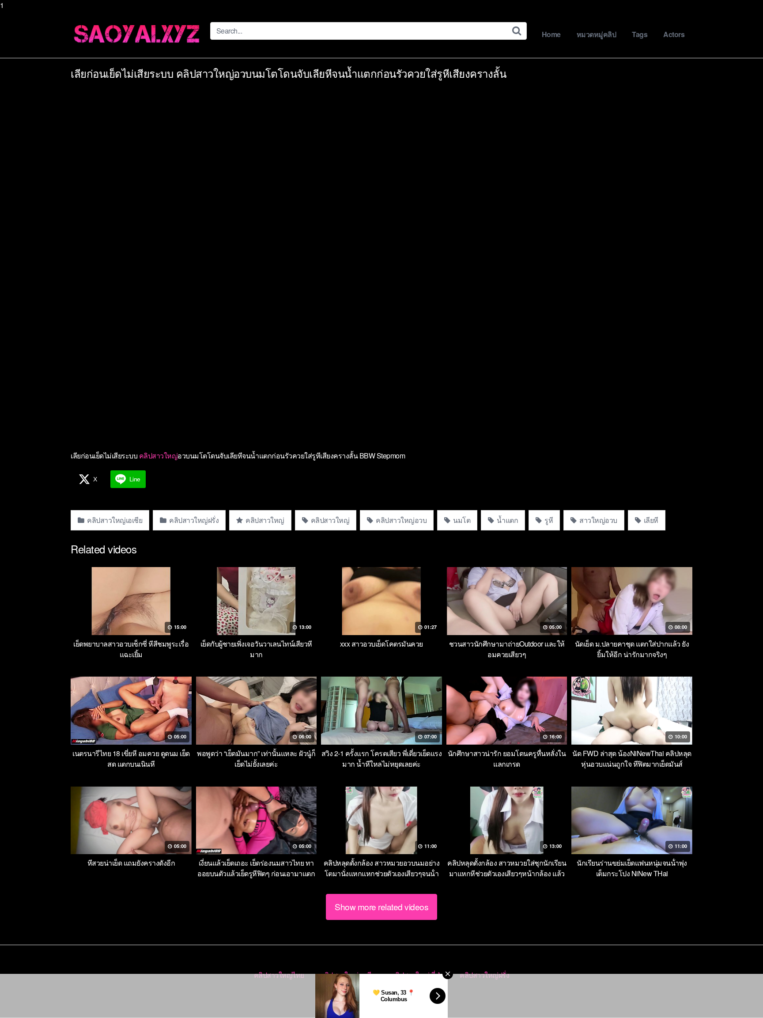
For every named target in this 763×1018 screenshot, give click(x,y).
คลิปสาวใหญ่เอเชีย (114, 520)
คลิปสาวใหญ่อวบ (400, 520)
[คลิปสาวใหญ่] (137, 34)
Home (551, 34)
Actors (673, 34)
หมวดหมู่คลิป (596, 34)
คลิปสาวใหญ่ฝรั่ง (193, 520)
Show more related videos (381, 906)
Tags (639, 34)
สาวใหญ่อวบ (597, 520)
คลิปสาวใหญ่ (158, 455)
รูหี (548, 520)
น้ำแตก (506, 520)
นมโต (461, 520)
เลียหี (650, 520)
